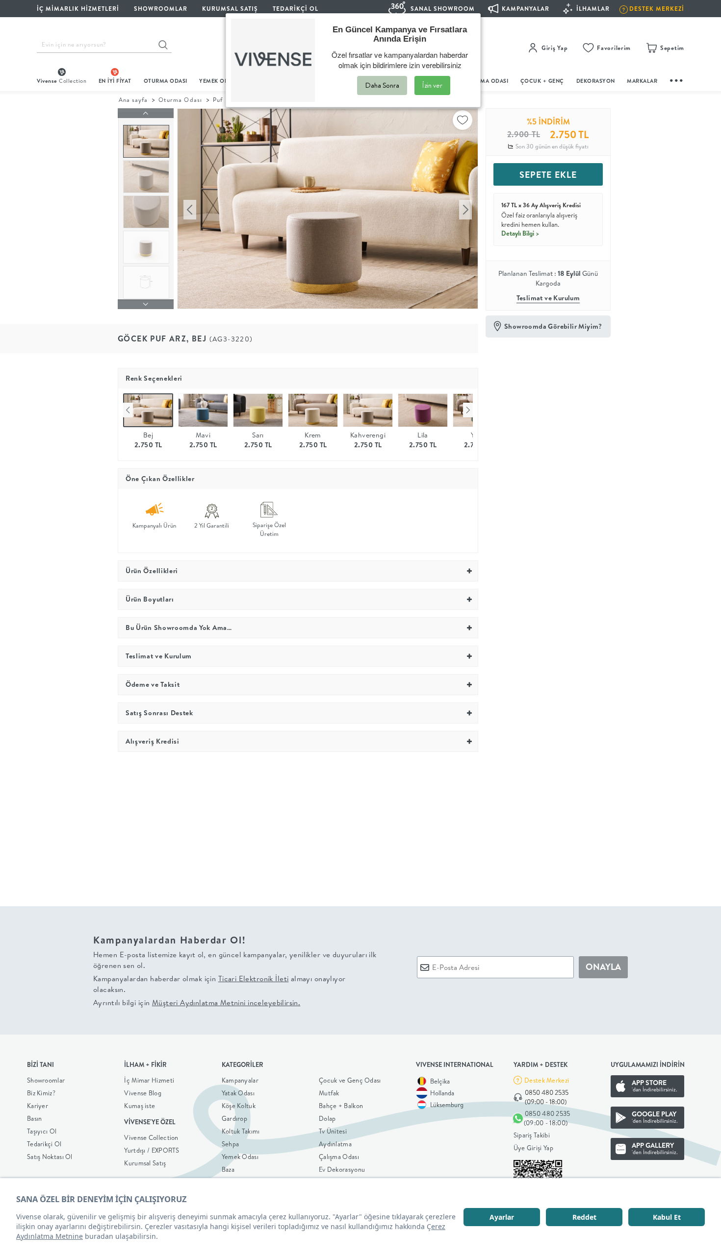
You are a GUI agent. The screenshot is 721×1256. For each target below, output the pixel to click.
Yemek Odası (240, 1156)
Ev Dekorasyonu (342, 1169)
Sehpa (230, 1143)
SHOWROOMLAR (160, 8)
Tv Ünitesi (333, 1131)
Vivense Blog (142, 1092)
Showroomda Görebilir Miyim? (553, 326)
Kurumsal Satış (145, 1163)
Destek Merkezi (546, 1080)
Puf (218, 100)
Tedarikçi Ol (295, 8)
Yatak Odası (238, 1092)
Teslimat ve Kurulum (548, 298)
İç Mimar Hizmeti (149, 1080)
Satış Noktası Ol (50, 1156)
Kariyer (37, 1105)
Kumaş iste (139, 1105)
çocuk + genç (542, 81)
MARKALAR (642, 81)
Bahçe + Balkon (341, 1105)
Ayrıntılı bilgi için (196, 1002)
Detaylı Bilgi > (520, 233)
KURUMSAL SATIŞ (230, 8)
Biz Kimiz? (41, 1092)
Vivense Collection (151, 1137)
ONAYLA (603, 967)
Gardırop (234, 1118)
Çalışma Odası (339, 1156)
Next (468, 410)
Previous (128, 410)
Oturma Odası (180, 100)
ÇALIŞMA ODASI (486, 81)
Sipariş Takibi (532, 1135)
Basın (34, 1118)
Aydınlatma (335, 1143)
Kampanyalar (240, 1080)
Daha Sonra (382, 85)
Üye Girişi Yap (533, 1147)
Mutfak (329, 1092)
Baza (228, 1169)
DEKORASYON (595, 81)
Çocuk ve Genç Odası (350, 1080)
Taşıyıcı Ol (41, 1131)
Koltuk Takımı (241, 1131)
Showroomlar (46, 1080)
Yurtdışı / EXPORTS (151, 1150)
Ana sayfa (133, 100)
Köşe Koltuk (239, 1105)
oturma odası (165, 81)
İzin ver (432, 85)
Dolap (327, 1118)
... (677, 79)
